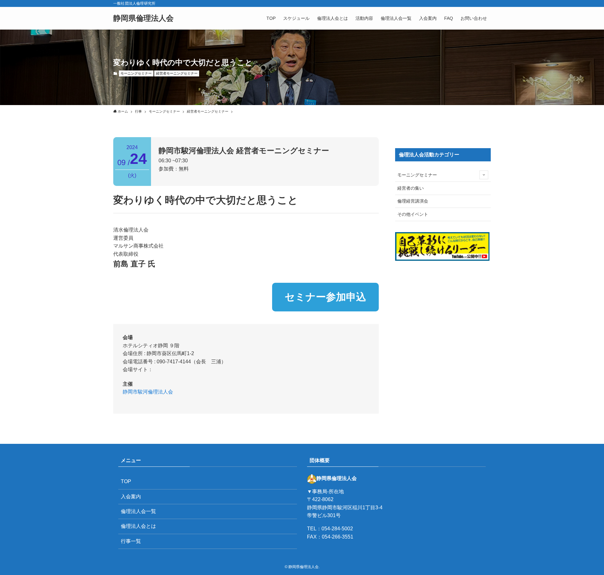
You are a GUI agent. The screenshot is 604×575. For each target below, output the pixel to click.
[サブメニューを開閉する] (483, 174)
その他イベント (412, 213)
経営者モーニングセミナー (177, 73)
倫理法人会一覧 (138, 511)
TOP (126, 481)
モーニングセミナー (136, 73)
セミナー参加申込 (325, 297)
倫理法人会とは (138, 526)
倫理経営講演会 (412, 201)
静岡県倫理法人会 (143, 18)
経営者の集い (410, 187)
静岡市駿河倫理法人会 (148, 391)
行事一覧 (131, 541)
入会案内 (131, 496)
